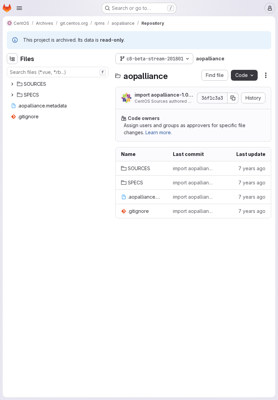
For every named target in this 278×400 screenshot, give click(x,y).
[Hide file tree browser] (12, 58)
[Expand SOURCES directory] (12, 84)
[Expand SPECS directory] (12, 95)
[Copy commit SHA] (232, 98)
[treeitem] (58, 84)
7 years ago (251, 168)
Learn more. (158, 132)
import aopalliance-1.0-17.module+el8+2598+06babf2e (164, 95)
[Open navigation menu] (19, 8)
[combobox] (57, 72)
